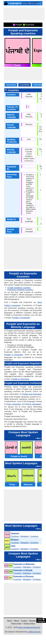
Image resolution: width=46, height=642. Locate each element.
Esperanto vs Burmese (23, 576)
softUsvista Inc (34, 632)
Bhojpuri (15, 539)
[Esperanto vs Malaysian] (8, 565)
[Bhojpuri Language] (7, 541)
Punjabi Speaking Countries (18, 288)
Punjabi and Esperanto (31, 394)
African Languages (33, 404)
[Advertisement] (24, 14)
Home (9, 621)
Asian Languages (13, 404)
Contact (24, 621)
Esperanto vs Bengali (22, 570)
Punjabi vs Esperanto (21, 318)
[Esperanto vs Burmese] (8, 578)
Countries (25, 85)
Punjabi (17, 65)
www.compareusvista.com (29, 627)
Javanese (15, 533)
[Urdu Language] (7, 547)
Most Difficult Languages (33, 3)
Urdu (13, 546)
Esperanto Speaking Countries (20, 289)
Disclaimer (33, 621)
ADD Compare (41, 620)
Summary (11, 85)
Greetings (34, 536)
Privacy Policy (29, 623)
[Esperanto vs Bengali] (8, 572)
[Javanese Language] (7, 535)
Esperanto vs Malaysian (23, 564)
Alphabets (38, 85)
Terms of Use (16, 623)
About (16, 621)
